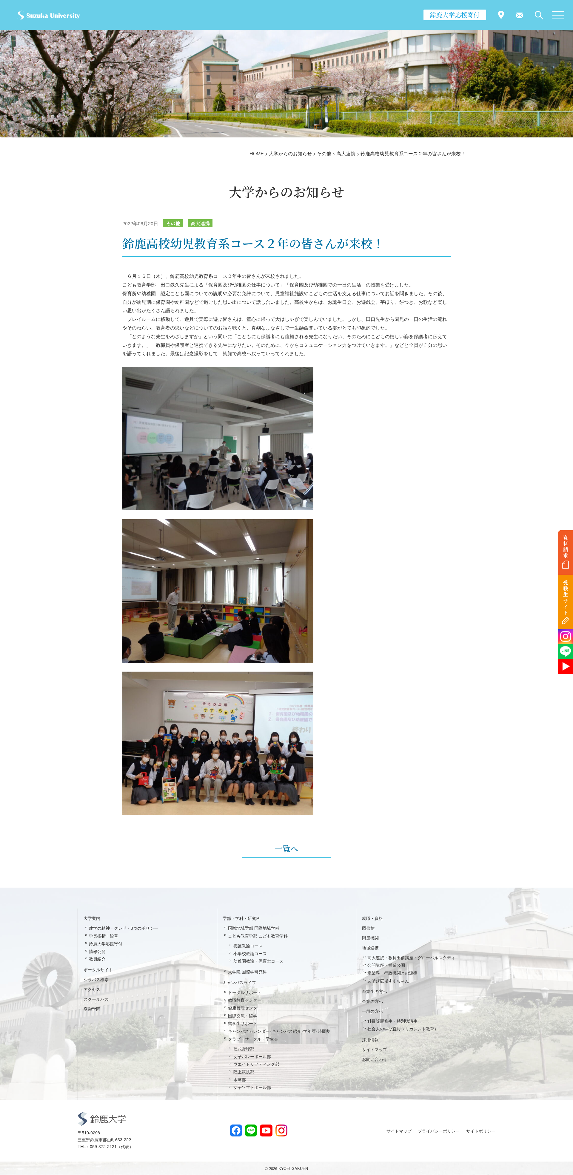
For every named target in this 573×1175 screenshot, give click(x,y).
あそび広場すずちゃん (388, 980)
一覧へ (286, 848)
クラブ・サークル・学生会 (253, 1038)
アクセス (92, 989)
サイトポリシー (480, 1130)
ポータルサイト (98, 969)
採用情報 (370, 1039)
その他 (173, 223)
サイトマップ (374, 1049)
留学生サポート (242, 1023)
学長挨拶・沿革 (103, 935)
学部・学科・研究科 (241, 918)
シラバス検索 (96, 979)
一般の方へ (372, 1011)
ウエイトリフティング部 (256, 1064)
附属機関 (370, 938)
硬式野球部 (243, 1048)
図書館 (368, 928)
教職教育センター (244, 1000)
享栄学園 (92, 1009)
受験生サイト (565, 597)
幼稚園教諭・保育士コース (258, 961)
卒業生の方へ (374, 991)
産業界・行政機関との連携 (392, 972)
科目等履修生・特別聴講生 (392, 1021)
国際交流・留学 (242, 1015)
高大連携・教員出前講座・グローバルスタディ (411, 957)
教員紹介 (97, 958)
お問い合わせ (374, 1059)
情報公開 (97, 951)
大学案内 (92, 918)
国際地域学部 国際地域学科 (253, 928)
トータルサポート (244, 992)
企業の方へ (372, 1001)
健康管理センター (244, 1007)
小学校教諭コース (250, 953)
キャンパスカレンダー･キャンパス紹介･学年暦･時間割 (279, 1031)
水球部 (239, 1079)
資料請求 (565, 546)
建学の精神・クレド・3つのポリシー (123, 928)
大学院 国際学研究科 (247, 971)
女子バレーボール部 (252, 1056)
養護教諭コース (248, 945)
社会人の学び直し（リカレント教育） (402, 1028)
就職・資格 (372, 918)
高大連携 (200, 223)
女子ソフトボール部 (252, 1087)
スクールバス (96, 999)
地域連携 (370, 947)
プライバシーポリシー (439, 1130)
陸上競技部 (243, 1071)
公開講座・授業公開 (386, 965)
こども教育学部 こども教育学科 (258, 935)
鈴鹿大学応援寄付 (455, 14)
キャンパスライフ (239, 982)
